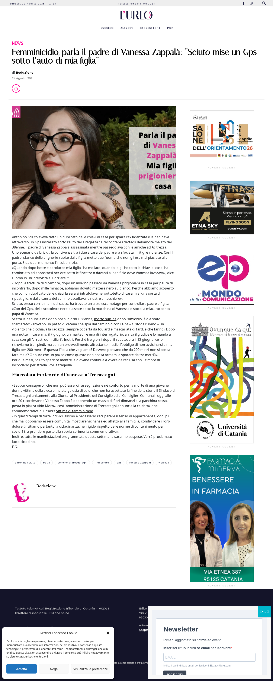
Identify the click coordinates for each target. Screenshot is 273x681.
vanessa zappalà (140, 462)
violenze (163, 462)
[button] (108, 633)
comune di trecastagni (72, 462)
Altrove (127, 27)
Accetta (21, 669)
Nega (54, 669)
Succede (107, 27)
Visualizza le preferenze (90, 669)
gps (119, 462)
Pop (170, 27)
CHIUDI (264, 611)
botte (46, 462)
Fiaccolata (102, 462)
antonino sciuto (25, 462)
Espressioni (150, 27)
